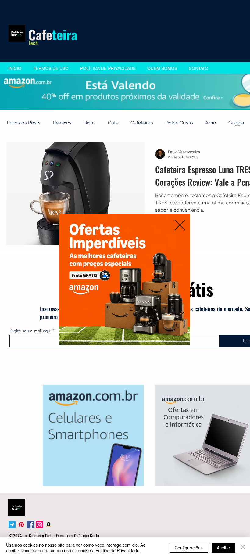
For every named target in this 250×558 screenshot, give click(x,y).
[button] (179, 225)
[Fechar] (242, 547)
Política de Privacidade (117, 550)
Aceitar (223, 548)
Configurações (189, 548)
